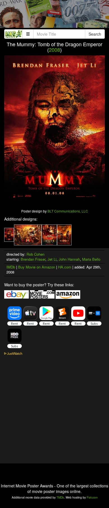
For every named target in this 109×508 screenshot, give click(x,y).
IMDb (10, 267)
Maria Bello (91, 259)
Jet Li (52, 259)
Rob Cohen (35, 254)
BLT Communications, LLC (68, 211)
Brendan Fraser (33, 259)
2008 (54, 49)
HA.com (64, 267)
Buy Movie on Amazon (36, 267)
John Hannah (69, 259)
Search (95, 34)
